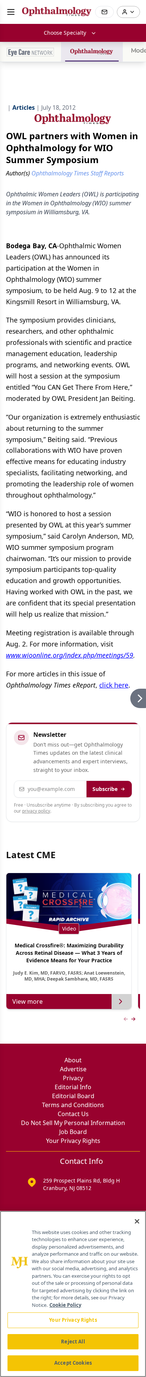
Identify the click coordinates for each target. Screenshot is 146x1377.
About (73, 1060)
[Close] (137, 1221)
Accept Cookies (73, 1362)
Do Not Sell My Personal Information (73, 1123)
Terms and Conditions (73, 1105)
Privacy (73, 1078)
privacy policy (36, 811)
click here (113, 684)
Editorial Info (73, 1087)
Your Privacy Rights (73, 1141)
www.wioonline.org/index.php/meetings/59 (69, 655)
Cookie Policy (65, 1305)
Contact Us (73, 1114)
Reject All (73, 1341)
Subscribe (105, 788)
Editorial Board (73, 1096)
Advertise (73, 1069)
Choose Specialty (65, 32)
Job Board (73, 1132)
